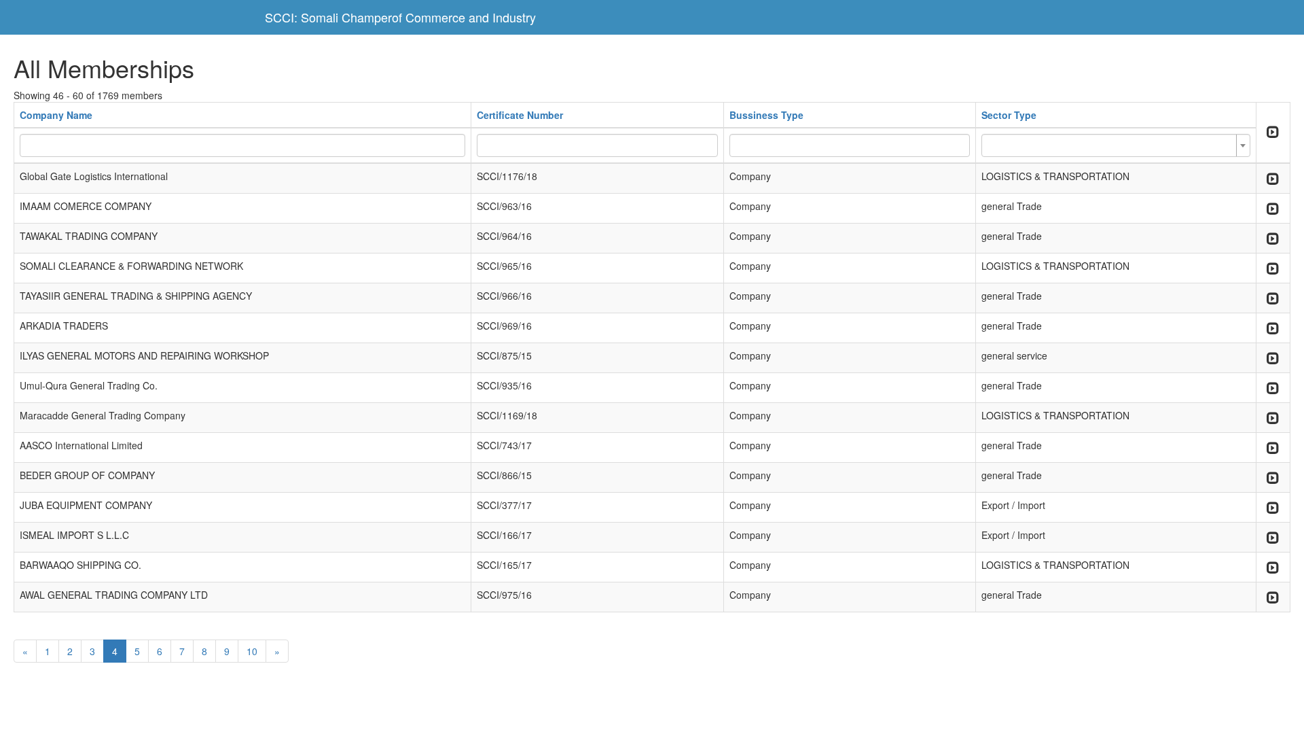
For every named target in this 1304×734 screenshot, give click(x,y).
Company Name (56, 115)
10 (252, 651)
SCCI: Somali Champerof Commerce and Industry (400, 17)
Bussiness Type (766, 115)
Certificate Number (520, 115)
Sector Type (1008, 115)
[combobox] (1115, 145)
